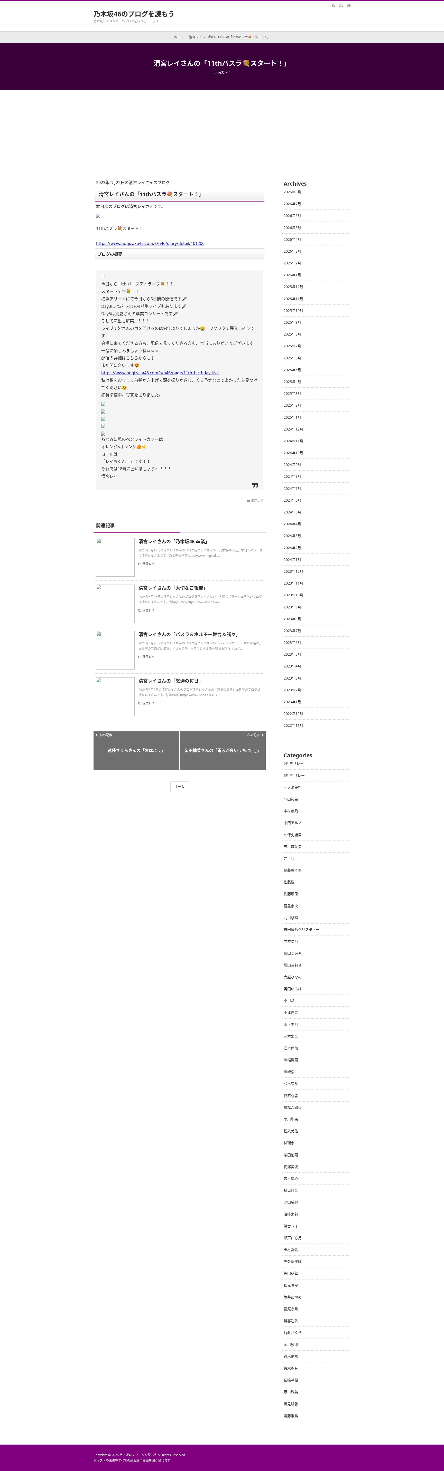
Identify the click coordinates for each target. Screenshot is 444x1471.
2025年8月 (292, 334)
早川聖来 (291, 1119)
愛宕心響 (291, 1095)
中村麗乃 (291, 810)
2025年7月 (292, 345)
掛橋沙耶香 (293, 1107)
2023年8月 (292, 618)
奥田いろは (293, 988)
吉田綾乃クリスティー (301, 929)
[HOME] (349, 5)
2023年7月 (292, 630)
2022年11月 (293, 725)
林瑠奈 (289, 1142)
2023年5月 (292, 654)
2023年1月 (292, 701)
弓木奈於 (291, 1083)
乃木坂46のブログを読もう (134, 13)
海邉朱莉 (291, 1214)
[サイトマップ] (341, 5)
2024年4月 (292, 523)
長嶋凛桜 (291, 1380)
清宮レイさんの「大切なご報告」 (173, 588)
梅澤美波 (291, 1166)
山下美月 (291, 1024)
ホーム (179, 787)
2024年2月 (292, 547)
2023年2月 (292, 689)
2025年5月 (292, 369)
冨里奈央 (291, 905)
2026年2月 (292, 263)
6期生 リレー (294, 775)
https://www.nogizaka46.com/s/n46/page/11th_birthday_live (160, 373)
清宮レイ (224, 72)
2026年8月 (292, 191)
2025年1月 (292, 417)
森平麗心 (291, 1178)
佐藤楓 (289, 882)
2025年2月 (292, 405)
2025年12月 (293, 286)
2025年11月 (293, 298)
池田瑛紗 (291, 1202)
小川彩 (289, 1000)
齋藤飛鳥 (291, 1415)
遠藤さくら (293, 1332)
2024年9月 (292, 464)
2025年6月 (292, 358)
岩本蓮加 (291, 1048)
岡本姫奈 (291, 1036)
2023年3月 (292, 678)
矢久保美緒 (293, 1261)
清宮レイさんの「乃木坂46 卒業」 (174, 541)
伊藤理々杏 (293, 870)
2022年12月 (293, 713)
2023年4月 (292, 666)
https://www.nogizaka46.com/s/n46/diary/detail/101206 (150, 243)
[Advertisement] (222, 129)
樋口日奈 (291, 1190)
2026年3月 (292, 251)
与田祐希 (291, 799)
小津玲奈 (291, 1012)
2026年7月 (292, 203)
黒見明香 (291, 1403)
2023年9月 (292, 607)
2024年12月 (293, 429)
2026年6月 (292, 215)
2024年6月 (292, 500)
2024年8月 (292, 476)
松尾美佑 (291, 1131)
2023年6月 (292, 642)
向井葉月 (291, 941)
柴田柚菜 (291, 1154)
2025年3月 (292, 393)
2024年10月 (293, 452)
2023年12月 (293, 571)
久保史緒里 (293, 834)
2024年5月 (292, 512)
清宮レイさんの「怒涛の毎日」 (170, 681)
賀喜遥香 (291, 1320)
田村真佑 (291, 1249)
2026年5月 (292, 227)
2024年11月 (293, 440)
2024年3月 (292, 535)
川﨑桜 (289, 1071)
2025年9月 (292, 322)
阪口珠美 (291, 1391)
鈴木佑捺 (291, 1356)
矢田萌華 (291, 1273)
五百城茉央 (293, 846)
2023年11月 (293, 583)
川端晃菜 (291, 1059)
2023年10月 (293, 595)
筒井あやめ (293, 1297)
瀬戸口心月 (293, 1237)
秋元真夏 (291, 1285)
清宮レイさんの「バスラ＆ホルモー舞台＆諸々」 (189, 634)
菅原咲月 (291, 1308)
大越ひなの (293, 977)
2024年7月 (292, 488)
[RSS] (333, 5)
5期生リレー (294, 763)
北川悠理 (291, 917)
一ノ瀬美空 (293, 787)
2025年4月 (292, 381)
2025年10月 (293, 310)
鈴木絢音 (291, 1368)
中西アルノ (293, 822)
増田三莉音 (293, 965)
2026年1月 (292, 274)
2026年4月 (292, 239)
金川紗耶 (291, 1344)
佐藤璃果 (291, 893)
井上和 (289, 858)
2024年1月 (292, 559)
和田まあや (293, 953)
